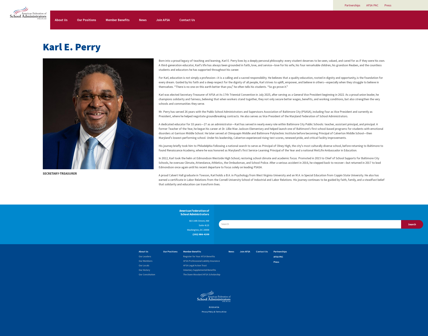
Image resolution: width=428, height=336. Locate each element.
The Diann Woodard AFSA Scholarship (201, 274)
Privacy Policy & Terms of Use (214, 311)
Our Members (145, 260)
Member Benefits (118, 20)
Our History (144, 269)
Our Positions (86, 20)
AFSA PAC (372, 5)
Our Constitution (147, 274)
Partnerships (352, 5)
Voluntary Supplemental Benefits (199, 269)
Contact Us (187, 20)
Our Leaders (145, 256)
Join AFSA (163, 20)
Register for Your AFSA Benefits (199, 256)
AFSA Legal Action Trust (195, 265)
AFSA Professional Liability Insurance (201, 260)
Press (387, 5)
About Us (61, 20)
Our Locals (144, 265)
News (143, 20)
